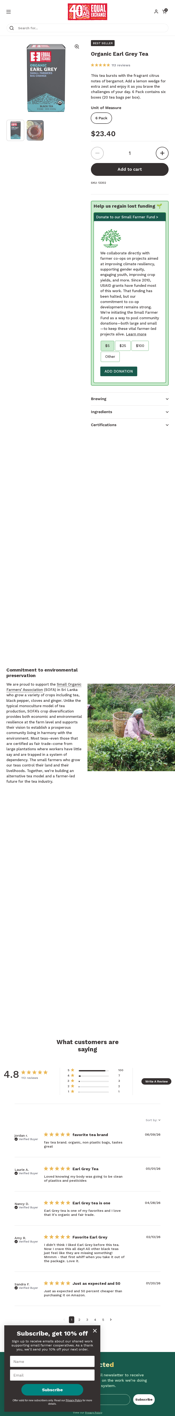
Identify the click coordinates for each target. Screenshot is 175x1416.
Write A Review (156, 1081)
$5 (107, 346)
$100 (140, 346)
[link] (95, 1092)
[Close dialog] (95, 1330)
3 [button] (87, 1320)
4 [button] (95, 1320)
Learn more (136, 334)
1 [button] (71, 1320)
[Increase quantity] (162, 153)
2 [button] (79, 1320)
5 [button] (103, 1320)
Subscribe (144, 1399)
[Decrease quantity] (97, 153)
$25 (123, 346)
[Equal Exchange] (87, 11)
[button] (130, 399)
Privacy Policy (74, 1400)
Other (110, 356)
